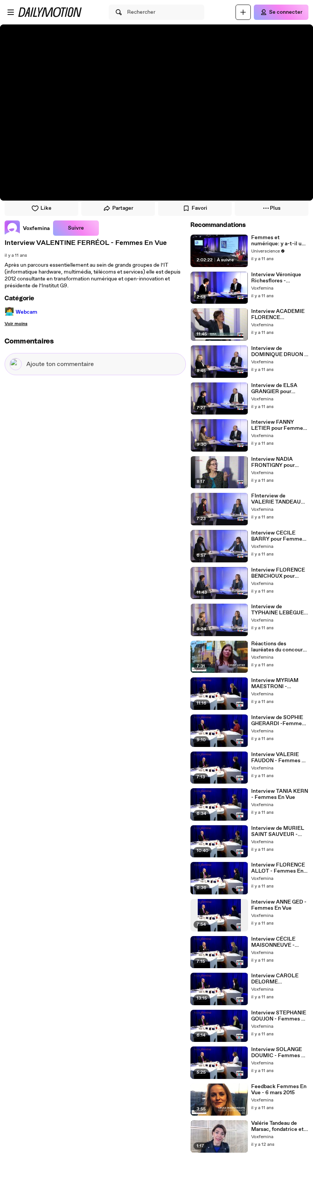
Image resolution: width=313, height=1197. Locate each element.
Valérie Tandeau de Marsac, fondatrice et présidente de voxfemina (277, 1126)
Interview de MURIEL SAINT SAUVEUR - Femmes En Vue (277, 831)
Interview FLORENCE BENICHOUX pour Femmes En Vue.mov (278, 573)
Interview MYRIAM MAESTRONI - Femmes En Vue (274, 683)
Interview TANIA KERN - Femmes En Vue (279, 794)
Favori (199, 208)
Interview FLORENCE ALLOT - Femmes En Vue (278, 868)
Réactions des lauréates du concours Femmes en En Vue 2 (278, 647)
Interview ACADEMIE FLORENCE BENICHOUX (278, 314)
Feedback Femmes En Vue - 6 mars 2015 (279, 1090)
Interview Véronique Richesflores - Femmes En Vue (276, 278)
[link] (27, 228)
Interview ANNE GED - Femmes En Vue (279, 905)
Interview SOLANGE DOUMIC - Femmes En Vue (279, 1052)
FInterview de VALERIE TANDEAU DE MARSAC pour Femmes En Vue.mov (277, 499)
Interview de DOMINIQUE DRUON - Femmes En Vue (279, 351)
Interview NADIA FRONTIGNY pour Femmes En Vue (273, 462)
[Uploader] (243, 12)
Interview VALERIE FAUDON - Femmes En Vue (279, 758)
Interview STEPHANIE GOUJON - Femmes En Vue (279, 1016)
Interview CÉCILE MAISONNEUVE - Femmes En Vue (273, 942)
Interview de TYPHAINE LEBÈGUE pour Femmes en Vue (277, 610)
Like (46, 208)
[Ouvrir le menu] (11, 12)
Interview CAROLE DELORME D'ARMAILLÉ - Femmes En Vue (274, 979)
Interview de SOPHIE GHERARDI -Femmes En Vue (278, 720)
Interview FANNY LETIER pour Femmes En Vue (278, 425)
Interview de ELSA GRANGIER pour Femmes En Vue (274, 388)
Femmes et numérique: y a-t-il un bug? (278, 241)
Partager (122, 208)
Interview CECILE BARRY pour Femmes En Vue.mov (278, 536)
